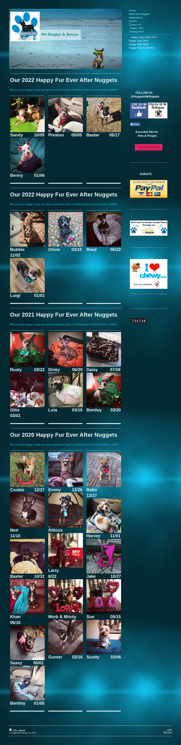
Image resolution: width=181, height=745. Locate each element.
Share (136, 124)
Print (14, 730)
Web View (167, 732)
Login (169, 730)
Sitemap (21, 730)
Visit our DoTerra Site (149, 147)
